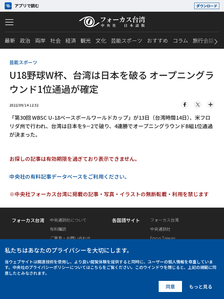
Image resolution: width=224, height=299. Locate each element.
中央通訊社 (160, 229)
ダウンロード (206, 5)
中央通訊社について (68, 220)
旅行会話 (203, 40)
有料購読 (58, 229)
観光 (85, 40)
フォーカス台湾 (164, 220)
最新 (10, 40)
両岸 (40, 40)
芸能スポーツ (126, 40)
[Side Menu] (9, 22)
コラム (180, 40)
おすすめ (157, 40)
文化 (101, 40)
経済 (70, 40)
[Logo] (112, 22)
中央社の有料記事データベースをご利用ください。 (69, 176)
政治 (25, 40)
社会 (55, 40)
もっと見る (200, 286)
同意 (170, 286)
